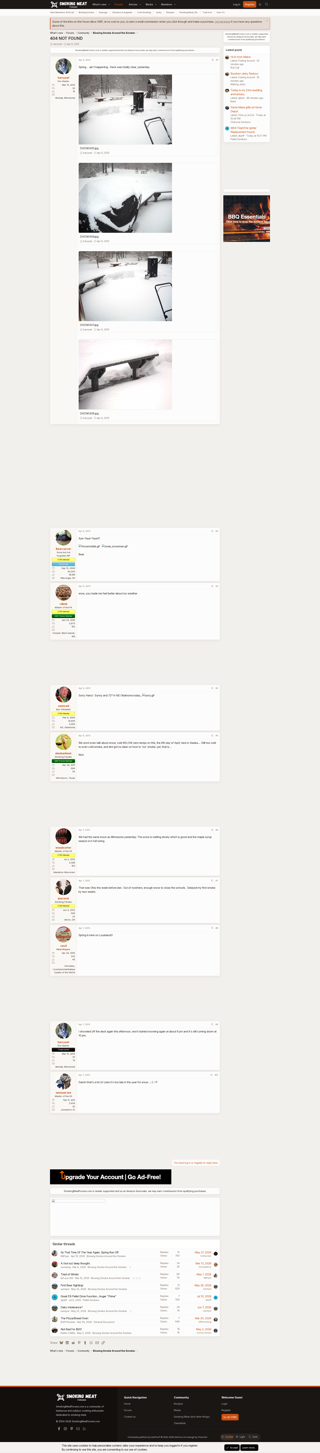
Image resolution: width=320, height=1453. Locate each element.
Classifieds (180, 1423)
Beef (233, 101)
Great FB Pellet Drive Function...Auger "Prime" (88, 1296)
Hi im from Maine (240, 57)
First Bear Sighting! (72, 1285)
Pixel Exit (202, 1437)
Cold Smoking (144, 12)
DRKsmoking (204, 1321)
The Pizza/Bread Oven (74, 1318)
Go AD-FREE (230, 1417)
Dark (255, 1436)
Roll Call (234, 67)
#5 (217, 735)
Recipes (170, 12)
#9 (217, 1024)
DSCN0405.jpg (89, 148)
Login (225, 1403)
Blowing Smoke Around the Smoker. (106, 1256)
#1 (217, 60)
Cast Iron (207, 12)
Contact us (130, 1416)
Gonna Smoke (204, 1332)
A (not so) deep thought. (75, 1263)
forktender (205, 1256)
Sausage (103, 12)
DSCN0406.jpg (89, 236)
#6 (217, 829)
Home (127, 1403)
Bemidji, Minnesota (65, 97)
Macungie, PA (68, 578)
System (229, 1436)
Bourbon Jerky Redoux (244, 73)
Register (226, 1410)
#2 (217, 531)
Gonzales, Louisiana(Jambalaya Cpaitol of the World (64, 969)
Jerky (159, 12)
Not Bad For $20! (71, 1329)
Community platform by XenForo (157, 1437)
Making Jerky (238, 84)
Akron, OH (69, 919)
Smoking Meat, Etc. (188, 12)
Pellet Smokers (91, 1300)
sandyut (65, 1289)
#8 (217, 928)
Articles (133, 4)
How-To (221, 12)
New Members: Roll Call (62, 12)
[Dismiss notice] (266, 21)
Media (149, 4)
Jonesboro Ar (68, 1109)
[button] (109, 4)
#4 (217, 688)
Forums (118, 4)
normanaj (66, 1267)
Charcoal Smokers (240, 122)
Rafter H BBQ (68, 1333)
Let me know (222, 21)
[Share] (212, 60)
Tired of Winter (70, 1274)
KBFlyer (65, 1256)
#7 (217, 880)
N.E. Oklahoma (67, 727)
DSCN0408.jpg (89, 413)
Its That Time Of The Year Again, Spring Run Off (90, 1252)
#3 (217, 586)
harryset (57, 44)
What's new (99, 4)
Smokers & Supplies (122, 12)
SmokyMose (205, 1267)
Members (166, 4)
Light (242, 1436)
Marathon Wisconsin (64, 872)
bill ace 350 (67, 1278)
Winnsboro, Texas (65, 778)
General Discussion (104, 1322)
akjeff (64, 1300)
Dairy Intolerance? (72, 1307)
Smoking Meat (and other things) (192, 1416)
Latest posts (234, 50)
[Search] (266, 4)
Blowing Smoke (86, 12)
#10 (216, 1075)
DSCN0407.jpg (89, 325)
